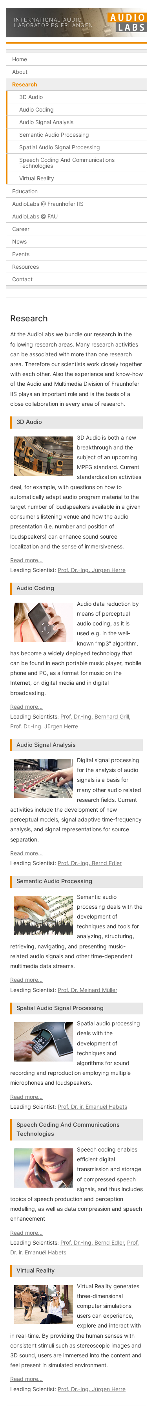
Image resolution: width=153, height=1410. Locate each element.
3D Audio (31, 97)
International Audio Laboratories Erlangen (53, 23)
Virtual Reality (36, 178)
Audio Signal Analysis (46, 122)
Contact (22, 279)
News (19, 241)
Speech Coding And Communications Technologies (67, 162)
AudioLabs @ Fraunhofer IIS (48, 203)
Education (25, 191)
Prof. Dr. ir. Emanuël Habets (92, 1106)
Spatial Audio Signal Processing (59, 147)
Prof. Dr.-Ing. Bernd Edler (90, 863)
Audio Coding (36, 109)
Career (20, 229)
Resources (25, 266)
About (19, 71)
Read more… (26, 560)
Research (24, 84)
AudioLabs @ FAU (35, 216)
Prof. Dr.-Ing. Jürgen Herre (92, 570)
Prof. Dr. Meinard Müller (87, 989)
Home (19, 59)
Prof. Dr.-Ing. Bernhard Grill (94, 716)
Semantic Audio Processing (54, 134)
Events (20, 254)
